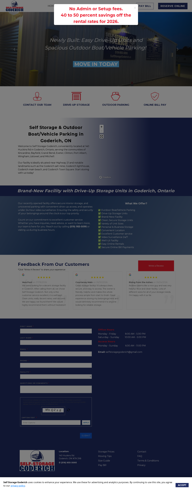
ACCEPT (182, 485)
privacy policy (18, 485)
